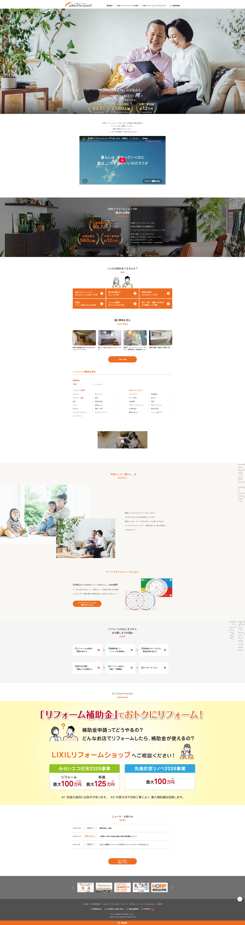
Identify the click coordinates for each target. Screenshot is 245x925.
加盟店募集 (176, 6)
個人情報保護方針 (96, 904)
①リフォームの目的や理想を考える (84, 649)
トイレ (75, 405)
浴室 (74, 401)
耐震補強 (154, 394)
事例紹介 (110, 6)
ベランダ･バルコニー (80, 412)
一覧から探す (122, 359)
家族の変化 (155, 409)
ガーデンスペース (101, 412)
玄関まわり (98, 405)
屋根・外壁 (98, 409)
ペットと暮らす (156, 412)
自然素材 (132, 401)
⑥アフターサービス (149, 668)
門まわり (76, 409)
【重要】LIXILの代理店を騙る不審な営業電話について (118, 836)
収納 (152, 401)
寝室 (96, 398)
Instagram (147, 909)
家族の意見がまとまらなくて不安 (149, 293)
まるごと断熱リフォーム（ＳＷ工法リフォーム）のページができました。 (125, 844)
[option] (122, 753)
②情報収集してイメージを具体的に (116, 649)
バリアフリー (133, 394)
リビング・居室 (78, 398)
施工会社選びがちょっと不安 (114, 293)
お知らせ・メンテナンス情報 (110, 904)
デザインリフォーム (136, 405)
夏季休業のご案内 (106, 828)
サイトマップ (124, 904)
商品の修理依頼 (133, 909)
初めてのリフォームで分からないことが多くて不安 (86, 293)
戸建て (75, 384)
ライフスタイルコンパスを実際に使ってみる (87, 604)
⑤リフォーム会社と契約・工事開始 (116, 667)
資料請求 (124, 923)
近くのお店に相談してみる (122, 861)
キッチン (76, 394)
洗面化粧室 (98, 401)
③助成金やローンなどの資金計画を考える (151, 649)
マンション (98, 384)
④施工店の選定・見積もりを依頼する (83, 667)
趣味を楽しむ (133, 412)
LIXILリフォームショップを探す (128, 6)
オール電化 (133, 398)
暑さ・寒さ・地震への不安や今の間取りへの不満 (153, 303)
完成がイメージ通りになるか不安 (85, 303)
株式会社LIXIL (97, 909)
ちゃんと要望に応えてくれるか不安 (116, 303)
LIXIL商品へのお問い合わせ (115, 909)
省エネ (153, 398)
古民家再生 (133, 409)
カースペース (77, 416)
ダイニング (98, 394)
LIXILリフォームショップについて (154, 6)
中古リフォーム (156, 405)
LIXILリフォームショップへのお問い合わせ (143, 904)
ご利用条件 (86, 904)
